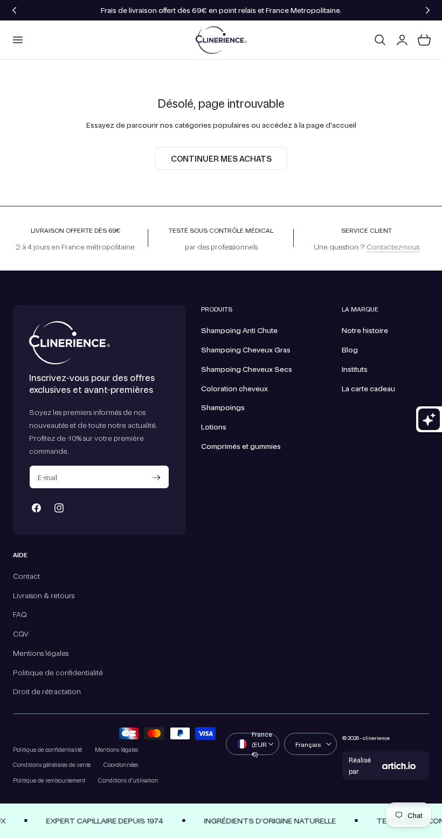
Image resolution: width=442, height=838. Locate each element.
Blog (350, 349)
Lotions (213, 426)
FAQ (20, 614)
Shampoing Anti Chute (239, 330)
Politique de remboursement (49, 780)
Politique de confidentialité (58, 672)
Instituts (355, 368)
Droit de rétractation (47, 691)
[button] (17, 40)
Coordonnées (120, 764)
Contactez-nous (393, 246)
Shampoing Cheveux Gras (246, 349)
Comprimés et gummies (241, 446)
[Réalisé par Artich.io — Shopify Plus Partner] (399, 766)
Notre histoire (365, 330)
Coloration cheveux (234, 388)
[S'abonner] (157, 478)
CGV (21, 634)
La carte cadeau (368, 388)
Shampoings (223, 407)
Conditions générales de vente (52, 764)
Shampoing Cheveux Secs (246, 368)
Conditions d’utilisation (128, 780)
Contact (26, 575)
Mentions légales (40, 652)
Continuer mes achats (221, 158)
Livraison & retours (43, 595)
